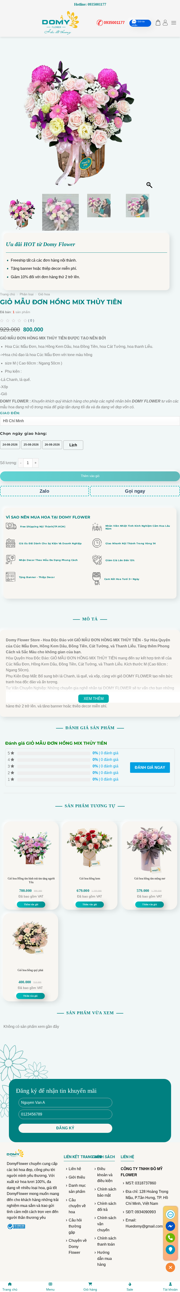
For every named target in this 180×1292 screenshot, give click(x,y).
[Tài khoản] (165, 22)
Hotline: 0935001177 (90, 4)
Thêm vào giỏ (90, 476)
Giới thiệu (77, 1177)
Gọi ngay (135, 491)
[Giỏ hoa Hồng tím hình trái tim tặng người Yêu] (31, 849)
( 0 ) (31, 320)
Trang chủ (7, 294)
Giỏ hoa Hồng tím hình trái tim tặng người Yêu (31, 880)
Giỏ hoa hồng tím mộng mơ (149, 878)
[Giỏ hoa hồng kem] (89, 849)
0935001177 (112, 23)
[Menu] (173, 22)
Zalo (44, 491)
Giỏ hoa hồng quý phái (30, 970)
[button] (150, 118)
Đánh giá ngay (150, 768)
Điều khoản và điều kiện (104, 1175)
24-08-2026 (10, 444)
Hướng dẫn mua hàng (104, 1258)
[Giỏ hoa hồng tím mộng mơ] (149, 849)
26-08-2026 (52, 444)
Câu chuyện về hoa (77, 1206)
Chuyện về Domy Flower (78, 1246)
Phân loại (27, 294)
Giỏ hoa (44, 294)
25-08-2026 (31, 444)
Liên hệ (75, 1169)
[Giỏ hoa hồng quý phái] (30, 941)
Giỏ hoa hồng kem (89, 878)
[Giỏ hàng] (156, 22)
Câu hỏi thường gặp (75, 1226)
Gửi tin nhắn (138, 23)
